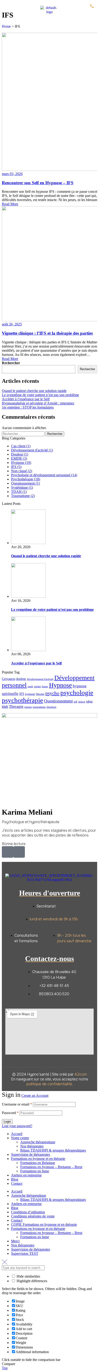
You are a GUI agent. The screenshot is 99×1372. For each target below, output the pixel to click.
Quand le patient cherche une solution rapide (34, 391)
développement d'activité (40, 679)
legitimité (30, 694)
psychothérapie (22, 700)
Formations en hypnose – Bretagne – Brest (51, 1167)
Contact (16, 1183)
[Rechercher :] (23, 434)
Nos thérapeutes (32, 1146)
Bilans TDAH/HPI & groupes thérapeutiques (53, 1150)
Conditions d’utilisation (28, 1212)
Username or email (17, 1104)
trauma (28, 707)
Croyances (8, 679)
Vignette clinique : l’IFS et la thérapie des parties (47, 333)
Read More (10, 204)
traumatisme (39, 707)
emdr (30, 686)
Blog (14, 1179)
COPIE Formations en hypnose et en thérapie (44, 1224)
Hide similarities (28, 1276)
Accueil (16, 1134)
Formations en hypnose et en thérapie (38, 1159)
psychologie (76, 692)
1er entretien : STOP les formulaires (28, 407)
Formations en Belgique (37, 1163)
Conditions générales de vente (33, 1216)
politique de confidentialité (49, 1084)
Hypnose (60, 685)
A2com (81, 1074)
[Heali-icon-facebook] (7, 852)
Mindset (40, 694)
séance (81, 701)
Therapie (16, 706)
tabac (89, 701)
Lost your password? (17, 1126)
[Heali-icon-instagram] (19, 852)
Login (7, 1121)
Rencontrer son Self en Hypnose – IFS (37, 182)
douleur (21, 679)
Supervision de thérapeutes (30, 1154)
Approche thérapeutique (37, 1142)
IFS (21, 694)
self (75, 701)
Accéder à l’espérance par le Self (26, 399)
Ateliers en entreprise (26, 1175)
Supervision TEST (24, 1253)
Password (10, 1113)
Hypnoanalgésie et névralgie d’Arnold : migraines (38, 403)
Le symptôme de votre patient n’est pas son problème (40, 395)
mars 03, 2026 (12, 174)
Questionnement (58, 701)
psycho (52, 693)
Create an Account (34, 1095)
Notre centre (20, 1138)
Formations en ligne (34, 1171)
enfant (37, 686)
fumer (45, 686)
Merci (15, 1241)
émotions (51, 707)
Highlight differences (31, 1281)
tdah (5, 706)
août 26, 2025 (12, 324)
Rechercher (11, 363)
